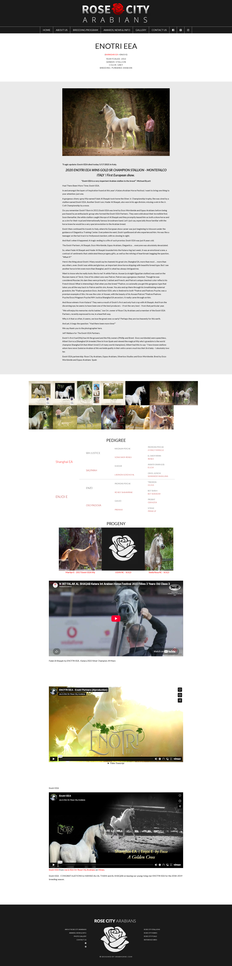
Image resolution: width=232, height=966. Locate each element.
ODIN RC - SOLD (123, 572)
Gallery (141, 29)
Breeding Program (85, 29)
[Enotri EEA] (41, 393)
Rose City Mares (150, 933)
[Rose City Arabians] (116, 13)
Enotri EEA (54, 869)
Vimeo (101, 869)
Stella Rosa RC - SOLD (159, 572)
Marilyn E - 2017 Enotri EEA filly (80, 572)
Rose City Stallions (152, 929)
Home (46, 29)
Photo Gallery (80, 936)
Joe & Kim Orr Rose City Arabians (79, 869)
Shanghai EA (111, 54)
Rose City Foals (150, 936)
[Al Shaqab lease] (113, 417)
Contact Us (81, 940)
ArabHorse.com (123, 957)
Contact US (159, 29)
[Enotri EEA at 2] (137, 417)
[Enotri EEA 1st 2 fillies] (162, 417)
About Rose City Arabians (75, 929)
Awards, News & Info (117, 29)
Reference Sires (150, 940)
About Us (61, 29)
